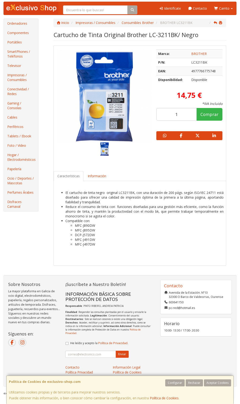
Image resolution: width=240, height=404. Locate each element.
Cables (12, 117)
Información (97, 176)
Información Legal (126, 367)
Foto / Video (16, 145)
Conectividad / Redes (18, 91)
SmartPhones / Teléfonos (18, 53)
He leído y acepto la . (99, 343)
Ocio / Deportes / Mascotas (20, 180)
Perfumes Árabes (20, 192)
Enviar (122, 354)
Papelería (14, 169)
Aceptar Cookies (217, 383)
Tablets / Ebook (19, 136)
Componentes (18, 33)
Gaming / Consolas (14, 105)
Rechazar (194, 383)
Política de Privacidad (113, 343)
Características (68, 176)
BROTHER (199, 53)
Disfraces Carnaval (14, 204)
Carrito (224, 8)
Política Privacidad (79, 372)
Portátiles (14, 42)
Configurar (175, 383)
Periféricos (15, 126)
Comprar (209, 114)
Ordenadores (17, 23)
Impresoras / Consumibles (17, 77)
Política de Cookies (164, 398)
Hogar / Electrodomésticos (21, 157)
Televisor (14, 65)
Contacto (199, 8)
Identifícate (172, 8)
